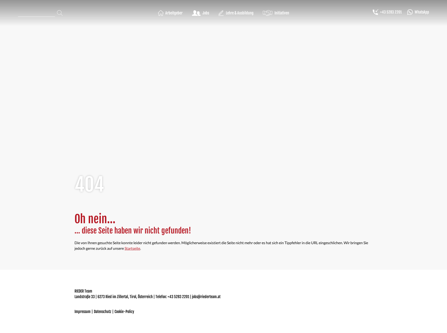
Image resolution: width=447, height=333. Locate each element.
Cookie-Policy (124, 311)
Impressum (82, 311)
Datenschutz (102, 311)
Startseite (132, 248)
